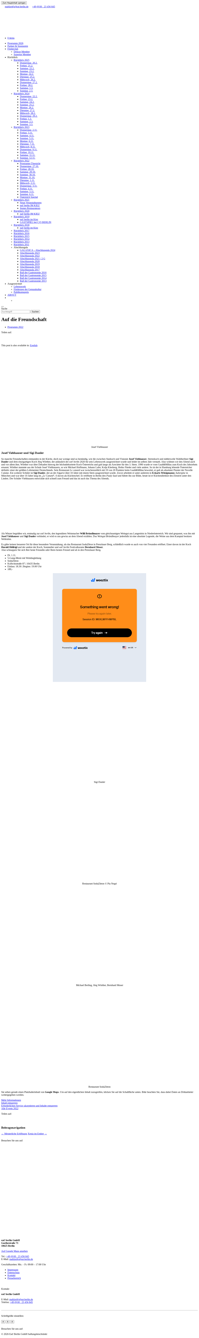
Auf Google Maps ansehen (14, 1251)
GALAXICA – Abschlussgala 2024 (37, 250)
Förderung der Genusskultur (27, 289)
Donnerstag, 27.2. (28, 82)
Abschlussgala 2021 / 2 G (32, 258)
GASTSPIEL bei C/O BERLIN (35, 222)
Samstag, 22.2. (27, 68)
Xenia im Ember (37, 1133)
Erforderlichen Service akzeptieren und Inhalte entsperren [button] (29, 1105)
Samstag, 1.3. (26, 88)
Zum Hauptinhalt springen (13, 3)
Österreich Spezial (29, 197)
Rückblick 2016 (21, 233)
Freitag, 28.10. (27, 169)
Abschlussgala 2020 (30, 261)
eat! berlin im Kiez (29, 219)
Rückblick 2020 (21, 211)
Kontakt (11, 1275)
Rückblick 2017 (21, 230)
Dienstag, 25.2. (27, 76)
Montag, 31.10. (27, 177)
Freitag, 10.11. (27, 152)
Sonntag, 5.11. (27, 138)
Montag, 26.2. (27, 107)
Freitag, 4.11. (26, 188)
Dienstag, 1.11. (27, 180)
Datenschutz (13, 1272)
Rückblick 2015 (21, 236)
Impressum (12, 1269)
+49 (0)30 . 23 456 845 (17, 1256)
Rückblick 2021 (21, 200)
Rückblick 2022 (21, 160)
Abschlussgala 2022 (30, 255)
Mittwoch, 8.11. (27, 146)
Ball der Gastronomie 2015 (33, 275)
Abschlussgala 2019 (30, 264)
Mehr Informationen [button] (11, 1100)
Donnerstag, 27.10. (29, 166)
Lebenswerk (20, 286)
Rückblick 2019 (21, 216)
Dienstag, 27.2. (27, 110)
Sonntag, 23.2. (27, 71)
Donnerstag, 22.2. (28, 96)
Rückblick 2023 (21, 127)
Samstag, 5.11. (27, 191)
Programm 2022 (15, 327)
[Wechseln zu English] (15, 300)
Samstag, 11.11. (27, 155)
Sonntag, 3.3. (26, 124)
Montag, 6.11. (27, 141)
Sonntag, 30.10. (27, 174)
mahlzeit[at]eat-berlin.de (21, 1259)
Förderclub (12, 49)
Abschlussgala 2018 (30, 267)
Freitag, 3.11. (26, 132)
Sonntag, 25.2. (27, 104)
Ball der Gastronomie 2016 (33, 272)
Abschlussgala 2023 (30, 253)
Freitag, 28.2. (26, 85)
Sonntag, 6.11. (27, 194)
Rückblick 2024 (21, 93)
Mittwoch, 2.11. (27, 183)
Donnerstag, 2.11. (28, 130)
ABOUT (11, 295)
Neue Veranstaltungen (31, 202)
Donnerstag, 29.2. (28, 116)
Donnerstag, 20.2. (28, 63)
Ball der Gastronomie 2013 (33, 281)
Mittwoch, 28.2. (28, 113)
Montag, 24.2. (27, 74)
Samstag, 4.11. (27, 135)
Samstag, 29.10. (28, 172)
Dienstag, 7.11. (27, 144)
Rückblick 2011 (21, 244)
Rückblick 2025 (21, 60)
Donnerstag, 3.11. (28, 186)
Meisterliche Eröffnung (14, 1133)
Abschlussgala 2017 (30, 269)
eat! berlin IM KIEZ (30, 205)
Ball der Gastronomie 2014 (33, 278)
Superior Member (22, 54)
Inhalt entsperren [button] (9, 1103)
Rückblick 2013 (21, 241)
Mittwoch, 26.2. (28, 79)
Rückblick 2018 (21, 225)
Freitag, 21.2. (26, 65)
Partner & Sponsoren (17, 46)
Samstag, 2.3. (26, 121)
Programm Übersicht (30, 163)
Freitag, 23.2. (26, 99)
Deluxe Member (22, 51)
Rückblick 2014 (21, 239)
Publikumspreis (21, 292)
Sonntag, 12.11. (27, 158)
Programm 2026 (15, 43)
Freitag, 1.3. (26, 118)
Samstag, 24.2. (27, 102)
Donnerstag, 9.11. (28, 149)
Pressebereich (14, 1278)
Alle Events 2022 (9, 1108)
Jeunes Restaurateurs (30, 208)
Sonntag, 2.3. (26, 90)
